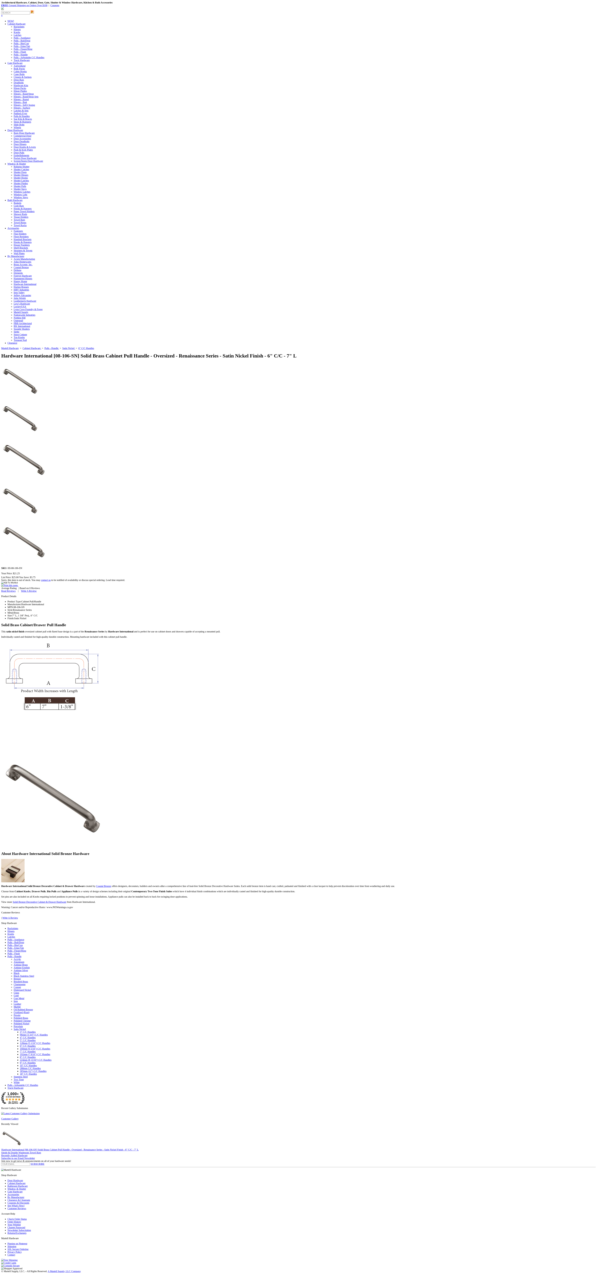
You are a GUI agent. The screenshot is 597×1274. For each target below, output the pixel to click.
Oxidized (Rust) (21, 1012)
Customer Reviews (16, 1208)
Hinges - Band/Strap (24, 94)
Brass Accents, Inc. (23, 264)
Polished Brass (21, 1018)
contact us (46, 580)
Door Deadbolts (21, 141)
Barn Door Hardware (24, 133)
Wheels (17, 127)
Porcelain (18, 1026)
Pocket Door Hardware (25, 158)
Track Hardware (22, 60)
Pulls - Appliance (22, 38)
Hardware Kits (21, 85)
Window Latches (22, 191)
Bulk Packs (19, 68)
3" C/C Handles (28, 1032)
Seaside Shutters (22, 329)
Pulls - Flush (20, 52)
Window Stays (21, 197)
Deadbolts (19, 82)
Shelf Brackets (21, 247)
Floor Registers (21, 236)
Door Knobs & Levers (25, 147)
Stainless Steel (21, 1076)
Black (16, 973)
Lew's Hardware (22, 303)
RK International (22, 326)
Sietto (16, 331)
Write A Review (29, 591)
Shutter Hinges (21, 175)
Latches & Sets (21, 110)
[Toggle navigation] (2, 9)
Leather (17, 1004)
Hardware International (25, 284)
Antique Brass (21, 964)
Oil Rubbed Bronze (23, 1009)
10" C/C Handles (28, 1065)
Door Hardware (15, 1180)
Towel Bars (19, 219)
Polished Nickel (21, 1023)
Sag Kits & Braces (23, 119)
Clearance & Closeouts (18, 1200)
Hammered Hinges (23, 278)
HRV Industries (21, 289)
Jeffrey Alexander (22, 295)
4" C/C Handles (28, 1037)
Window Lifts (20, 194)
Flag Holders (20, 233)
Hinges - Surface (22, 108)
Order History (14, 1222)
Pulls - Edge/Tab (22, 46)
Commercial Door (22, 136)
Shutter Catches (21, 169)
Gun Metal (19, 998)
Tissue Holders (21, 217)
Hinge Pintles (20, 91)
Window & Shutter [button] (16, 163)
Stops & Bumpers (22, 122)
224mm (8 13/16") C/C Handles (35, 1060)
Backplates (19, 26)
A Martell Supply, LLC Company (64, 1271)
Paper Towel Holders (24, 211)
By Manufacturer (15, 1197)
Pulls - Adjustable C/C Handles (29, 57)
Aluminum (19, 962)
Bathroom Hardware (17, 1186)
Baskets (17, 203)
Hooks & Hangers (23, 208)
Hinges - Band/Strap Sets (26, 96)
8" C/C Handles (28, 1057)
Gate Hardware (15, 1191)
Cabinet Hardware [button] (16, 24)
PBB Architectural (23, 323)
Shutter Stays (20, 189)
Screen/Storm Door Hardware (28, 161)
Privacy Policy (14, 1252)
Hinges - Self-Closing (24, 105)
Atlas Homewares (22, 261)
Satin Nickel (20, 1029)
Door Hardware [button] (15, 130)
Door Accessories (22, 138)
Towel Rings (20, 222)
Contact (11, 1254)
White (17, 1082)
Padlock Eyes (20, 113)
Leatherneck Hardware (25, 301)
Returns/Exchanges (16, 1233)
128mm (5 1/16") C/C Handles (35, 1043)
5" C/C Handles (28, 1040)
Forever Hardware (23, 275)
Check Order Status (17, 1219)
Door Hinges (20, 144)
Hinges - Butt (20, 102)
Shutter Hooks (21, 177)
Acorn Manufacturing (24, 259)
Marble (17, 1006)
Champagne (19, 984)
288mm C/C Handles (30, 1068)
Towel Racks (20, 225)
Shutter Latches (21, 180)
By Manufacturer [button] (15, 256)
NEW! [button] (10, 21)
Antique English (22, 967)
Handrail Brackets (22, 239)
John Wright (20, 298)
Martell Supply (21, 312)
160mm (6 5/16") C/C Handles (35, 1048)
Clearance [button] (12, 343)
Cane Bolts (19, 74)
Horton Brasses (21, 287)
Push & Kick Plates (23, 150)
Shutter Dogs (20, 172)
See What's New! (16, 1205)
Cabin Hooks (20, 71)
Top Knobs (19, 337)
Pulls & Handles (22, 116)
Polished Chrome (22, 1020)
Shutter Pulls (20, 186)
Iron (16, 1001)
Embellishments (21, 155)
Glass (16, 992)
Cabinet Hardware (16, 1183)
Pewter (17, 1015)
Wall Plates (19, 253)
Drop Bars (19, 80)
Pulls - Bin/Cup (21, 43)
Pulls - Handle (21, 54)
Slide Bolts (19, 124)
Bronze (17, 978)
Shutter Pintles (21, 183)
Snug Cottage (20, 334)
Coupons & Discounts (18, 1203)
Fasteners (18, 231)
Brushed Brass (21, 981)
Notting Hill (19, 317)
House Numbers (22, 245)
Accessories (13, 1194)
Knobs (17, 32)
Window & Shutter (16, 1189)
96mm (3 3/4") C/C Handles (34, 1034)
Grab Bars (19, 205)
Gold (16, 995)
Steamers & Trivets (23, 250)
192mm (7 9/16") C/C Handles (35, 1054)
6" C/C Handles (28, 1046)
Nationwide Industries (24, 315)
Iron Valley (19, 292)
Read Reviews (8, 591)
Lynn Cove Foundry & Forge (28, 309)
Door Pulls (19, 152)
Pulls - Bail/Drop (22, 40)
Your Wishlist (14, 1224)
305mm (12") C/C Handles (33, 1071)
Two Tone (19, 1079)
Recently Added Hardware (14, 1155)
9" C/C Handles (28, 1062)
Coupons (54, 5)
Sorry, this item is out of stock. (16, 580)
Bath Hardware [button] (15, 200)
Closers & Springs (23, 77)
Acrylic (17, 959)
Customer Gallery (10, 1118)
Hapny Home (20, 281)
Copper (17, 987)
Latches (17, 35)
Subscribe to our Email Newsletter (18, 1158)
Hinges (17, 29)
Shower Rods (20, 214)
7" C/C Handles (28, 1051)
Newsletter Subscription (19, 1230)
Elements (18, 273)
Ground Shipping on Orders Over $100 (24, 5)
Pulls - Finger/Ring (23, 49)
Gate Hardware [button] (15, 63)
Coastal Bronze (21, 267)
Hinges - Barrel (21, 99)
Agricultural (19, 66)
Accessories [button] (13, 228)
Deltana (17, 270)
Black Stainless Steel (24, 976)
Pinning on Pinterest (17, 1243)
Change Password (16, 1227)
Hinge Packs (20, 88)
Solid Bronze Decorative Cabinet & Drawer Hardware (39, 902)
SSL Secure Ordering (17, 1249)
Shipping (11, 1246)
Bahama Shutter (21, 166)
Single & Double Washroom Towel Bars (21, 1152)
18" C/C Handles (28, 1074)
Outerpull (18, 320)
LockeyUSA (20, 306)
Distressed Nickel (22, 990)
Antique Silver (21, 970)
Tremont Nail (20, 340)
